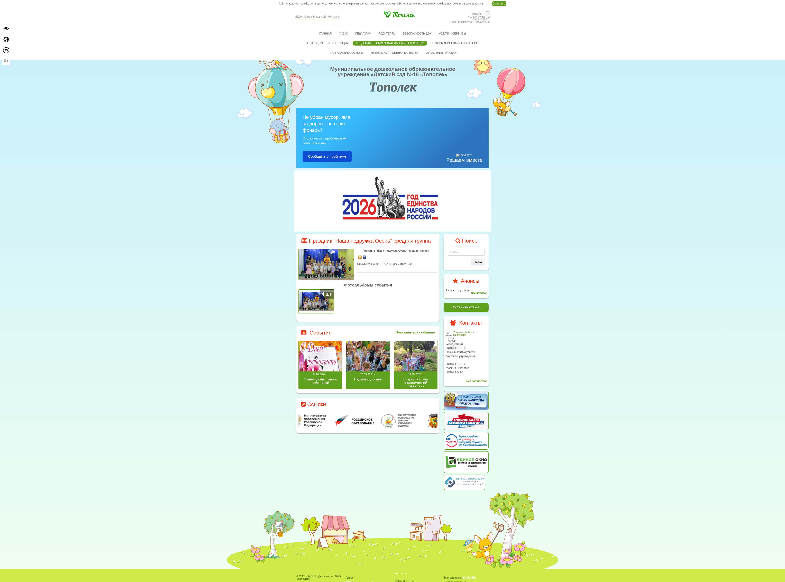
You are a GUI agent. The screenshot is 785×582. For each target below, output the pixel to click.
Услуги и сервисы (452, 33)
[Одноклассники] (360, 256)
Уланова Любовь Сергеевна (463, 333)
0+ (6, 61)
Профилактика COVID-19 (346, 52)
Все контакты (476, 380)
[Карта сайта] (6, 39)
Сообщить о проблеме (327, 156)
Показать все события (415, 332)
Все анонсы (479, 292)
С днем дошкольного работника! (320, 381)
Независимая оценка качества (394, 52)
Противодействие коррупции (326, 43)
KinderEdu (470, 577)
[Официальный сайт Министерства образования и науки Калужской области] (414, 421)
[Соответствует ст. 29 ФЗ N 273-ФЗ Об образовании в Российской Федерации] (6, 50)
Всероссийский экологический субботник (415, 382)
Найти (478, 262)
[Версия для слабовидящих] (6, 29)
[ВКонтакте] (364, 256)
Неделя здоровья (368, 379)
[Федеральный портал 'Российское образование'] (368, 421)
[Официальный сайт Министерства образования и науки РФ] (321, 421)
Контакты (401, 573)
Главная (325, 33)
